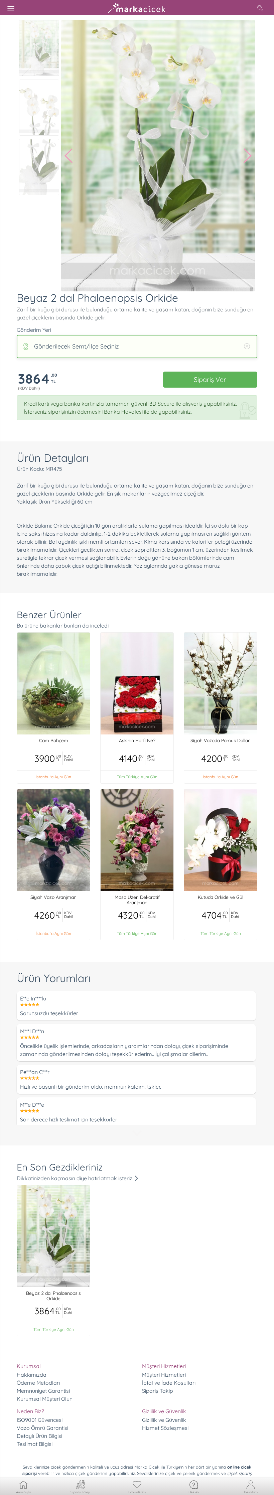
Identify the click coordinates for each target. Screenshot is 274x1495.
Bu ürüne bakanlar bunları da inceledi (63, 625)
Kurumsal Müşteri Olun (45, 1398)
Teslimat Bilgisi (34, 1444)
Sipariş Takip (157, 1390)
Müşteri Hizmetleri (164, 1374)
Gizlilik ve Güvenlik (164, 1419)
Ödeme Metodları (38, 1382)
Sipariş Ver (210, 379)
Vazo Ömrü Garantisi (42, 1427)
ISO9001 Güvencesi (39, 1419)
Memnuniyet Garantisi (43, 1390)
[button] (69, 155)
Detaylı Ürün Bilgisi (39, 1436)
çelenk (189, 1473)
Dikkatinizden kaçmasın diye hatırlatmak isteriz (75, 1178)
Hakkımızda (31, 1374)
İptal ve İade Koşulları (168, 1382)
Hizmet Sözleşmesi (165, 1427)
